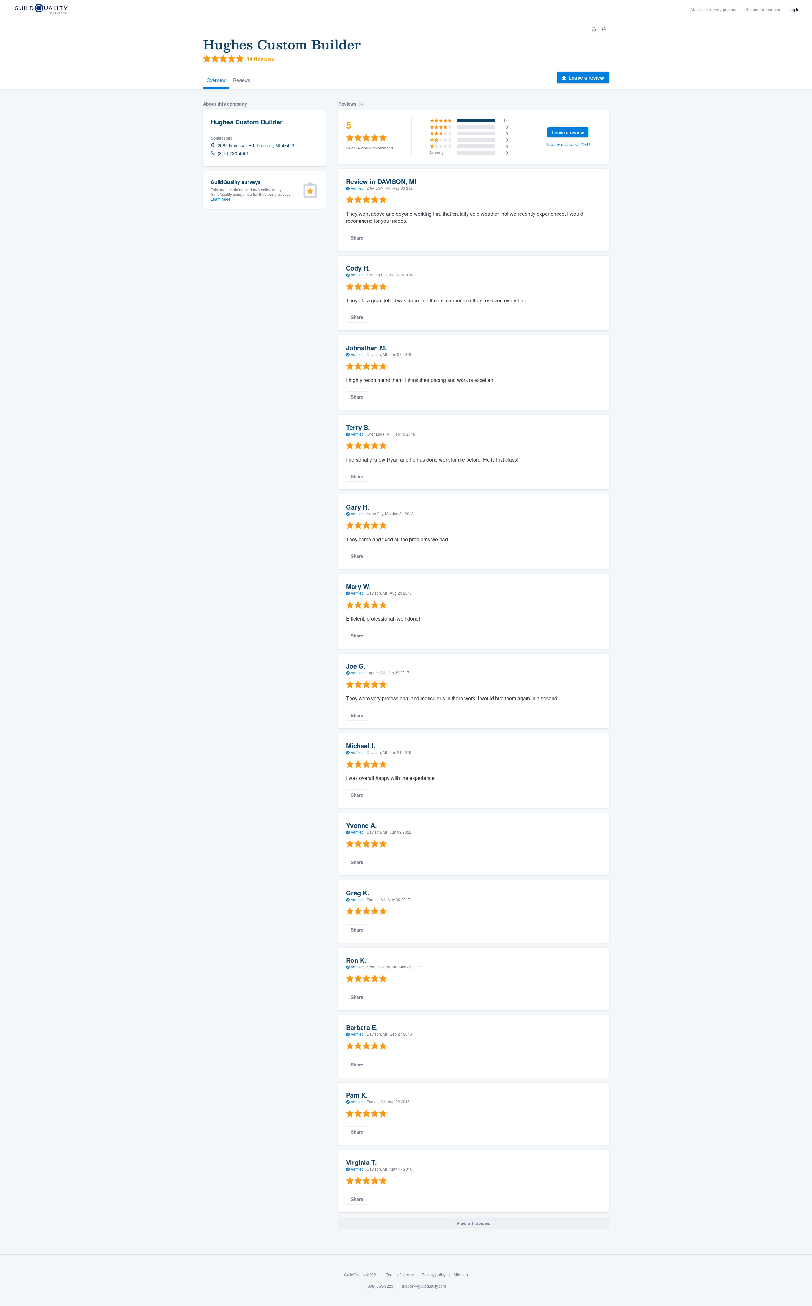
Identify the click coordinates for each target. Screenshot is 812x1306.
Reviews (241, 80)
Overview (216, 80)
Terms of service (400, 1274)
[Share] (604, 29)
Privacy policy (434, 1274)
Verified (357, 188)
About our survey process (713, 9)
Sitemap (461, 1274)
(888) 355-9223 (379, 1286)
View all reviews (473, 1223)
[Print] (594, 29)
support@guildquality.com (423, 1286)
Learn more (221, 198)
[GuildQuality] (41, 10)
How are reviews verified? (568, 144)
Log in (793, 9)
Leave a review (586, 77)
